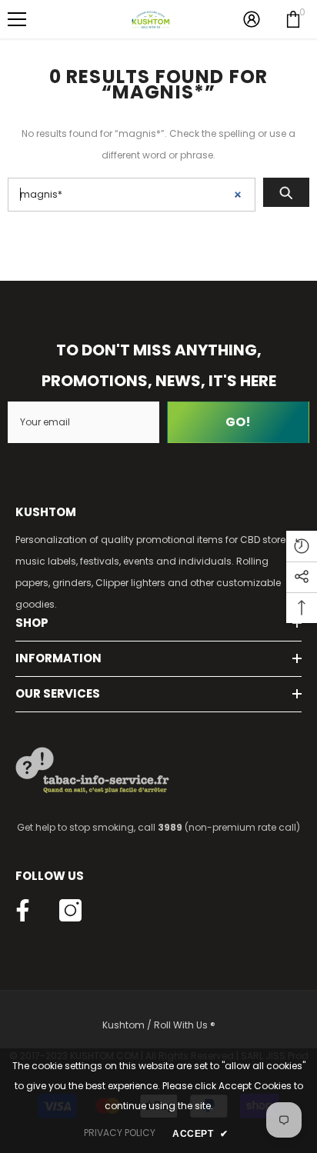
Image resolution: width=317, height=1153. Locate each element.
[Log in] (252, 19)
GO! (238, 422)
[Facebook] (22, 910)
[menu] (17, 19)
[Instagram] (70, 910)
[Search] (286, 192)
